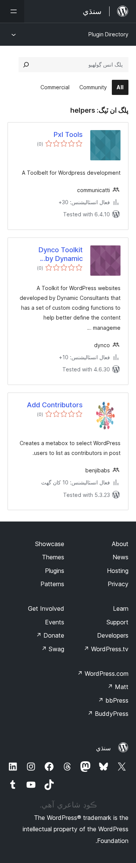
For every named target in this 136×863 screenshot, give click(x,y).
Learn (120, 608)
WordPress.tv (105, 649)
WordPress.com (102, 673)
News (120, 557)
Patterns (52, 584)
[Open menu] (12, 11)
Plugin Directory (108, 34)
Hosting (117, 570)
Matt (117, 687)
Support (117, 622)
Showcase (49, 544)
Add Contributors (55, 405)
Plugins (54, 570)
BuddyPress (107, 713)
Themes (53, 557)
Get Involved (46, 608)
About (120, 544)
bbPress (113, 700)
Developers (112, 635)
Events (54, 622)
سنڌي (103, 748)
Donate (50, 635)
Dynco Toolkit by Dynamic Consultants (61, 254)
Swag (52, 649)
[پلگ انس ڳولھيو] (26, 64)
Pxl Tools (68, 134)
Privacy (118, 584)
